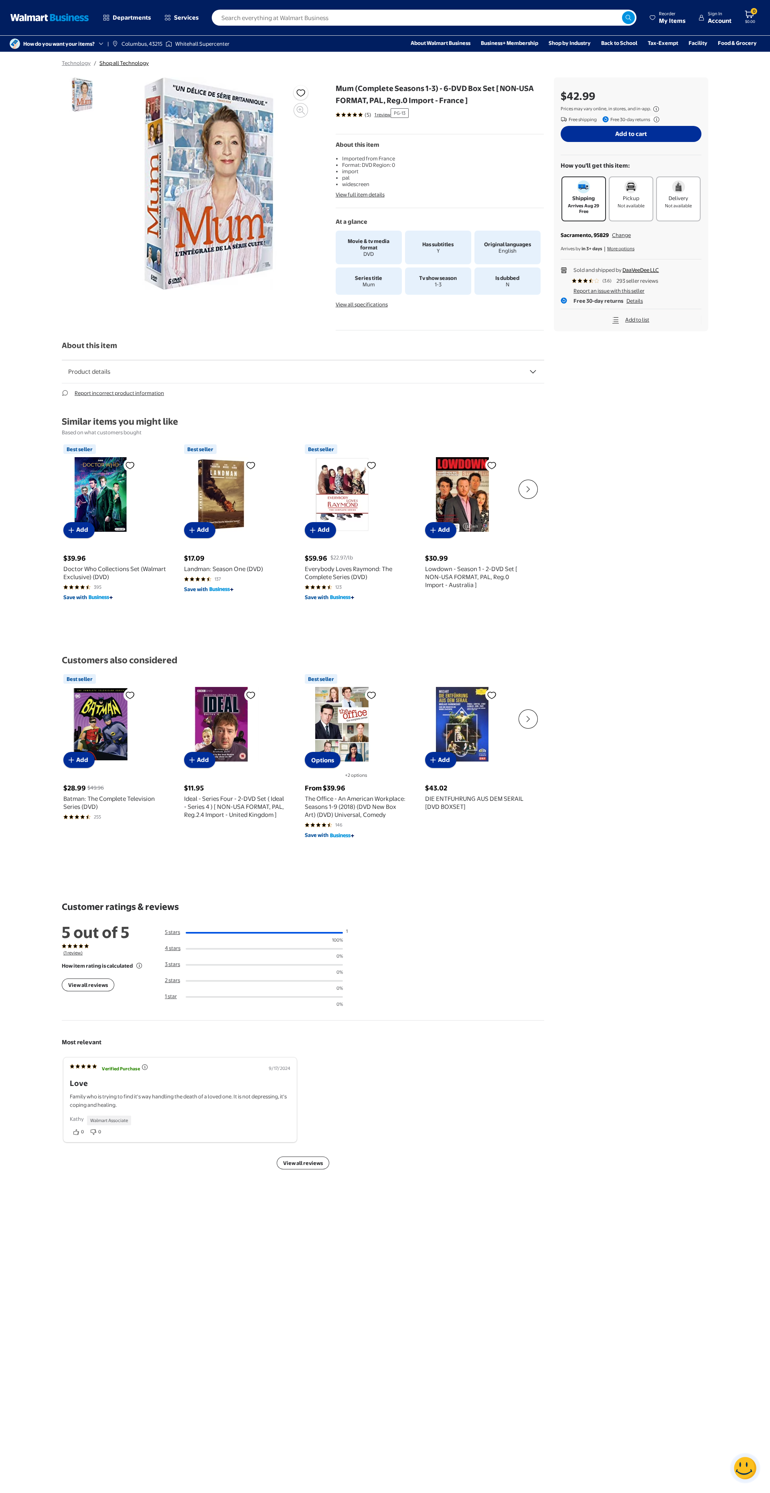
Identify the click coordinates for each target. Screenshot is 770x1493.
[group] (363, 114)
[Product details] (533, 371)
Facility (698, 43)
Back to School (619, 43)
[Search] (628, 17)
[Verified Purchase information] (145, 1067)
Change (621, 235)
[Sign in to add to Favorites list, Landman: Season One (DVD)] (250, 465)
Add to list (637, 319)
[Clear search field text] (616, 18)
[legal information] (656, 109)
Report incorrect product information (119, 393)
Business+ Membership (509, 43)
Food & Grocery (737, 43)
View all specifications (362, 304)
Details (634, 301)
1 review (383, 114)
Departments (132, 17)
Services (186, 17)
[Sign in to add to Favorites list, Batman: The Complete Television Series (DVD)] (130, 695)
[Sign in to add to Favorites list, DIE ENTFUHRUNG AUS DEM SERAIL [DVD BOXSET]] (491, 695)
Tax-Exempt (663, 43)
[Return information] (655, 119)
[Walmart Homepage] (50, 17)
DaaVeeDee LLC (640, 270)
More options (620, 248)
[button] (667, 18)
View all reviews (88, 985)
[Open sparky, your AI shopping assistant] (745, 1468)
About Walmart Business (440, 43)
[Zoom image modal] (301, 110)
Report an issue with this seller (608, 291)
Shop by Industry (570, 43)
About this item (89, 345)
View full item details (360, 194)
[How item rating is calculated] (139, 965)
